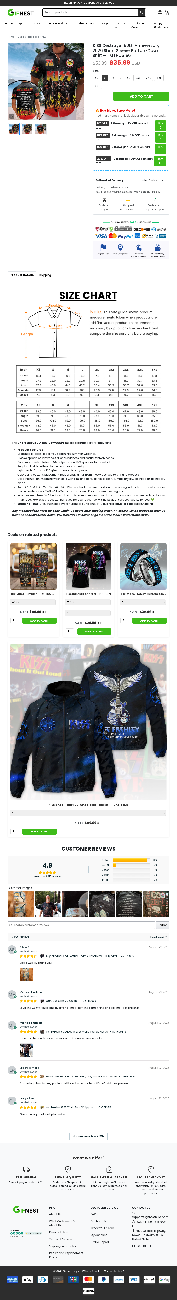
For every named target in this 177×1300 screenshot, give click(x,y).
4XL (158, 78)
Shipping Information (63, 1246)
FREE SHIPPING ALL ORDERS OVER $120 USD (88, 3)
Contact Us (119, 25)
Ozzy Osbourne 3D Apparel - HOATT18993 (71, 1001)
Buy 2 (160, 125)
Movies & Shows (59, 23)
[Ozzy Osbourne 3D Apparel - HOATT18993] (42, 1001)
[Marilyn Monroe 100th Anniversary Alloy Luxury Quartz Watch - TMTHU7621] (42, 1076)
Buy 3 (160, 137)
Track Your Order (138, 25)
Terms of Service (60, 1239)
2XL (138, 78)
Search (162, 925)
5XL (97, 86)
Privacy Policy (58, 1232)
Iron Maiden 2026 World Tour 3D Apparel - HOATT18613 (78, 1107)
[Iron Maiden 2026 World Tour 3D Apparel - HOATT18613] (42, 1107)
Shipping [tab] (45, 275)
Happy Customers (161, 25)
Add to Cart (39, 620)
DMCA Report (100, 1242)
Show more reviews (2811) (88, 1136)
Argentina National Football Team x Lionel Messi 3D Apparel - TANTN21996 (90, 956)
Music (37, 23)
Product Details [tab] (22, 275)
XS (96, 78)
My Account (99, 1235)
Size (96, 71)
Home (9, 23)
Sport (22, 23)
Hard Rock (33, 37)
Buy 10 (160, 161)
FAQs (105, 23)
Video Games (85, 23)
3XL (148, 78)
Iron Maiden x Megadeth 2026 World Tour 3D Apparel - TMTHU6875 (86, 1031)
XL (128, 78)
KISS (44, 37)
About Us (55, 1214)
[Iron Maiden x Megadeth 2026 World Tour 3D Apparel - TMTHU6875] (42, 1032)
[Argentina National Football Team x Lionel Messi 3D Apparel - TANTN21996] (42, 956)
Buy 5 (160, 149)
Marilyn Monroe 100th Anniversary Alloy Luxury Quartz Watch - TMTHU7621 (90, 1076)
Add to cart (141, 96)
